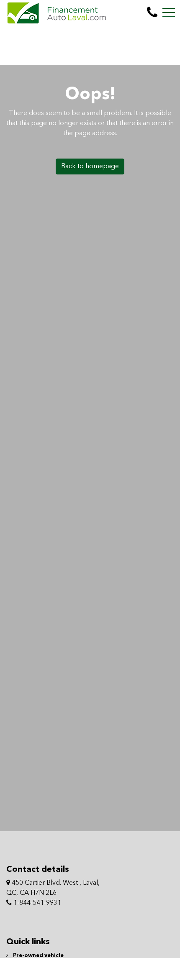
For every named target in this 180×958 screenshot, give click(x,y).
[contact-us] (152, 12)
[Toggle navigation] (168, 12)
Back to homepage (90, 166)
